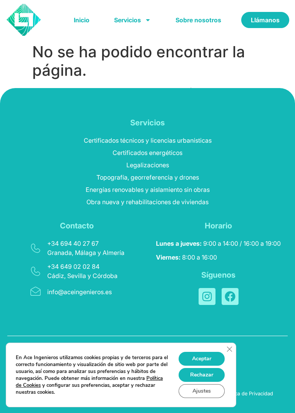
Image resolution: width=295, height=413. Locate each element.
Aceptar (201, 358)
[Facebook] (230, 296)
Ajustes (201, 391)
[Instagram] (207, 296)
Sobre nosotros (198, 20)
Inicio (81, 20)
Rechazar (201, 374)
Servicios (127, 20)
